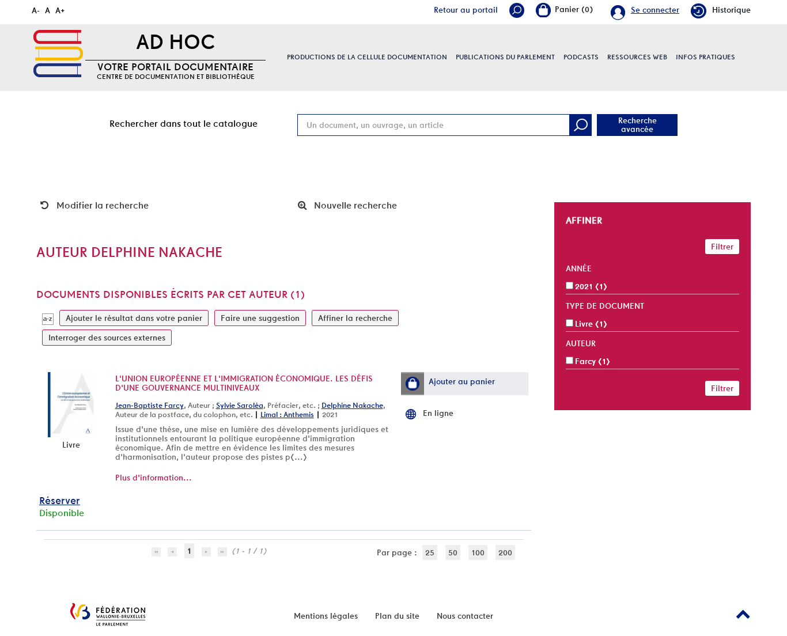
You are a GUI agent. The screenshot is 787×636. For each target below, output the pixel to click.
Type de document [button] (605, 306)
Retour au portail (466, 9)
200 (505, 552)
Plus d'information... (153, 477)
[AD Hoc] (58, 53)
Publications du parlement (505, 57)
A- (36, 10)
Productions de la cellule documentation (367, 57)
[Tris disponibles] (48, 318)
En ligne (438, 413)
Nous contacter (465, 615)
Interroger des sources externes (106, 337)
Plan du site (397, 615)
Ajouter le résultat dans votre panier (134, 318)
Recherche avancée (637, 125)
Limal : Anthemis (287, 414)
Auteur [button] (581, 343)
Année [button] (579, 268)
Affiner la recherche (355, 318)
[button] (412, 383)
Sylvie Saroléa (239, 405)
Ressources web (637, 57)
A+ (60, 10)
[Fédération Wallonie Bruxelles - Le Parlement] (108, 614)
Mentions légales (326, 615)
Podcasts (581, 57)
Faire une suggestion (260, 318)
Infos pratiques (705, 57)
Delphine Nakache (352, 405)
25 (429, 552)
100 (478, 552)
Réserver (59, 500)
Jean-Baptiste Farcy (149, 405)
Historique (731, 9)
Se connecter (655, 9)
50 (452, 552)
